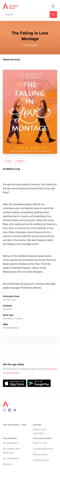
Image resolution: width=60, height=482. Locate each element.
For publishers (10, 443)
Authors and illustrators (39, 431)
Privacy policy (40, 454)
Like (9, 161)
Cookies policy (41, 460)
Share (20, 161)
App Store (51, 368)
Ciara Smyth (30, 45)
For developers (11, 458)
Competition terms (43, 448)
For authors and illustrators (11, 450)
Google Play (12, 372)
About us (8, 464)
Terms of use (40, 443)
